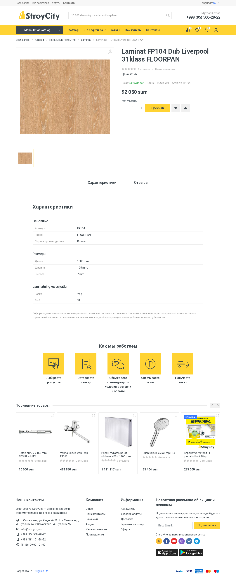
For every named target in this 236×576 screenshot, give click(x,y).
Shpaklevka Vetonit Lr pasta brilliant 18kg (197, 454)
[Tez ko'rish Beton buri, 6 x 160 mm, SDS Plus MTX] (52, 415)
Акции (90, 524)
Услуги (56, 3)
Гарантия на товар (132, 524)
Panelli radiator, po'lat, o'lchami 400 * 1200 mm (116, 454)
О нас (89, 508)
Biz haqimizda (40, 3)
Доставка (127, 519)
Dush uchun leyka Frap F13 (159, 453)
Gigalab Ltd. (42, 571)
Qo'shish (157, 108)
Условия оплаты (131, 514)
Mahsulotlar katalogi (37, 30)
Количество (129, 100)
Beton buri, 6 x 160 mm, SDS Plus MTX (33, 454)
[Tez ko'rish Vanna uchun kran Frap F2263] (93, 415)
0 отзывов (144, 69)
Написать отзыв (165, 69)
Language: (209, 2)
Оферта (125, 529)
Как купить (128, 508)
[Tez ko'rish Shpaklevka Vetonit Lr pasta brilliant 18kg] (217, 415)
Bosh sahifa (23, 3)
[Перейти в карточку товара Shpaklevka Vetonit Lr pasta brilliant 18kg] (200, 432)
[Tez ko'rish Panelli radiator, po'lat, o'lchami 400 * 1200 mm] (135, 415)
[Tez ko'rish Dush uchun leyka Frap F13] (176, 415)
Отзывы (141, 182)
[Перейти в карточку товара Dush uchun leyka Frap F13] (159, 432)
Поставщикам (95, 534)
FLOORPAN (162, 82)
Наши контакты (95, 514)
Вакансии (92, 519)
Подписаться (207, 525)
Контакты (69, 3)
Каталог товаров (96, 529)
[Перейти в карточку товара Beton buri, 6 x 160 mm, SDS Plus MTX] (35, 432)
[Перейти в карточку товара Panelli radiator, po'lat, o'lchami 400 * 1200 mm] (118, 432)
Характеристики (102, 182)
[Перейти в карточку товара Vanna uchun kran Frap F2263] (76, 432)
